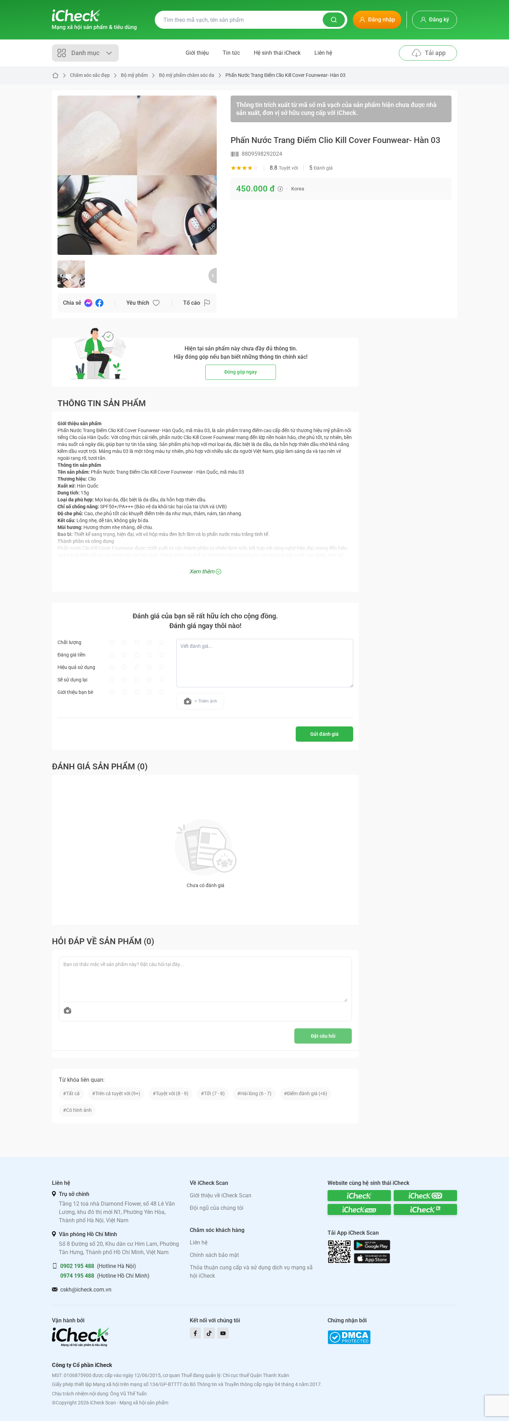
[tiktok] (209, 1333)
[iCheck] (359, 1195)
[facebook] (195, 1333)
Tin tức (231, 53)
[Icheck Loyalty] (425, 1209)
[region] (137, 175)
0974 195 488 (77, 1275)
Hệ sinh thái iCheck (277, 53)
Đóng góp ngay (240, 372)
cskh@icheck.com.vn (85, 1289)
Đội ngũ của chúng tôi (216, 1208)
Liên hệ (323, 53)
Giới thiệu (197, 53)
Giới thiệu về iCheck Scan (220, 1195)
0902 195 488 (77, 1266)
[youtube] (223, 1333)
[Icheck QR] (425, 1195)
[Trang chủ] (94, 19)
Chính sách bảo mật (214, 1255)
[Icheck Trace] (359, 1209)
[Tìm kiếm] (334, 19)
